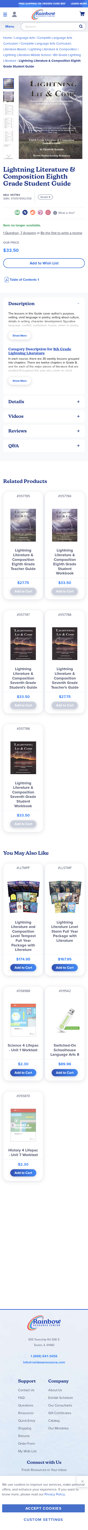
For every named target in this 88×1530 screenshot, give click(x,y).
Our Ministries (58, 1428)
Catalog (54, 1420)
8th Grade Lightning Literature (39, 351)
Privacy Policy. (55, 1494)
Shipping (24, 1428)
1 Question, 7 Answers (19, 232)
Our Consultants (60, 1405)
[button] (9, 95)
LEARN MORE (79, 4)
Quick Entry (26, 1420)
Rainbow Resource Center (44, 1322)
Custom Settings (43, 1519)
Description (21, 303)
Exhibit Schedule (60, 1397)
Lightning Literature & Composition (53, 49)
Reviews (17, 431)
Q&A (13, 445)
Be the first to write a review (61, 233)
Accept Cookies (43, 1508)
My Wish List (27, 1451)
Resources (26, 1413)
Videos (15, 416)
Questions (25, 1405)
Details (16, 401)
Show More (20, 336)
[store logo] (43, 14)
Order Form (26, 1443)
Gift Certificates (59, 1413)
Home (7, 37)
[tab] (44, 304)
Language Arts (24, 37)
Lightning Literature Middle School (27, 55)
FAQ (21, 1397)
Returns (23, 1435)
